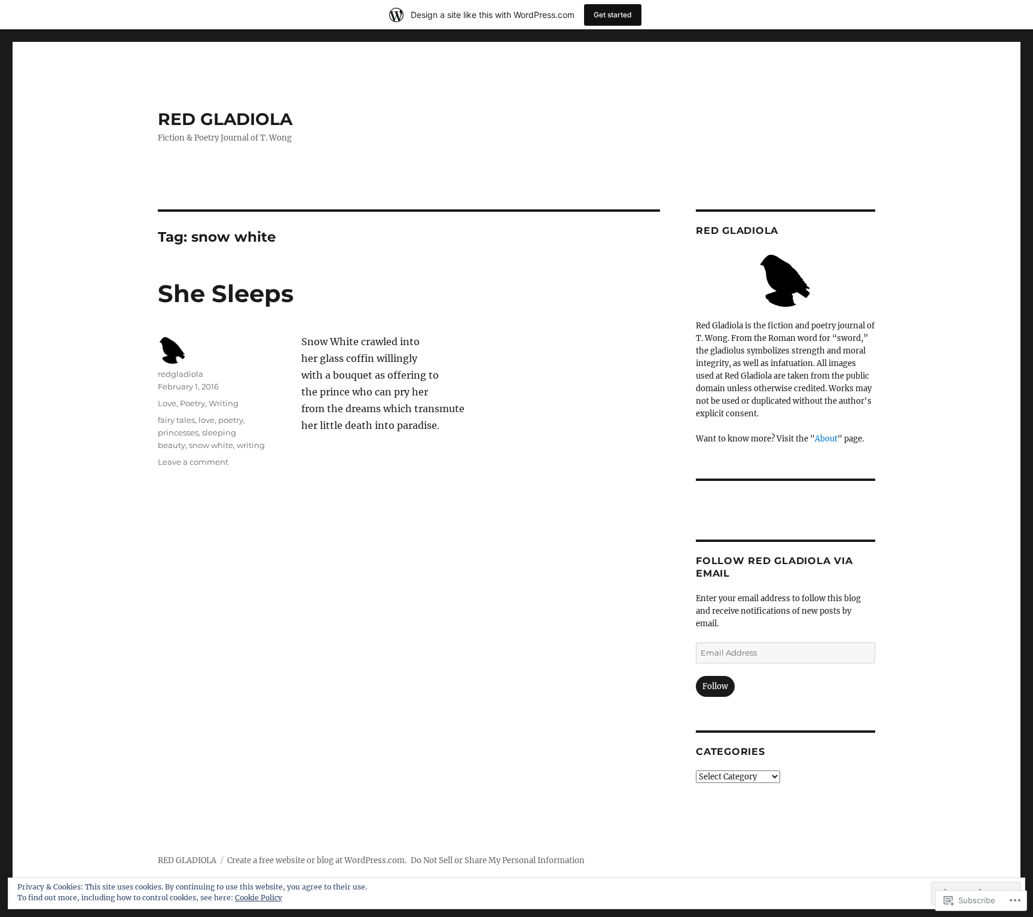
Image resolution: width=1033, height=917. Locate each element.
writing (251, 445)
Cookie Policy (258, 897)
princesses (178, 432)
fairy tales (176, 420)
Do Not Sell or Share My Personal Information (498, 860)
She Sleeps (226, 293)
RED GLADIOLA (225, 119)
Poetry (192, 403)
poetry (230, 420)
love (206, 420)
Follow (715, 686)
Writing (224, 403)
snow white (211, 445)
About (826, 439)
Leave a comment (193, 462)
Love (167, 403)
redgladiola (180, 374)
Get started (613, 14)
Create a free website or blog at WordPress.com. (317, 860)
